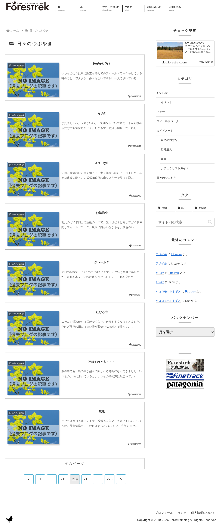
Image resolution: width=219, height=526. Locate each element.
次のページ (75, 463)
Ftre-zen (176, 254)
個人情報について (203, 512)
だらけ (160, 272)
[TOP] (28, 8)
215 (86, 479)
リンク (182, 512)
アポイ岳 (161, 254)
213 (63, 479)
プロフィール (164, 512)
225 (109, 479)
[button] (210, 222)
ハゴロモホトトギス (168, 291)
